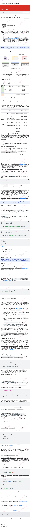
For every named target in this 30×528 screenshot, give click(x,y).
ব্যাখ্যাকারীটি (10, 249)
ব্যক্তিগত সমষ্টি (4, 37)
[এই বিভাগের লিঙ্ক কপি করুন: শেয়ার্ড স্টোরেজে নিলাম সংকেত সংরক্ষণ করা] (18, 455)
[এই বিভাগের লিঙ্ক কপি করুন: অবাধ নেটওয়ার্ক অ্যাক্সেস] (8, 251)
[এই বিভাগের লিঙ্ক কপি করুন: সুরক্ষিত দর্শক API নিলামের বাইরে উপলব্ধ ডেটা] (17, 146)
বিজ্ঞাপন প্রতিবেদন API (14, 38)
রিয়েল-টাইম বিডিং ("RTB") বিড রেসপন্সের (21, 308)
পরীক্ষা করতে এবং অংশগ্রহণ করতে (18, 505)
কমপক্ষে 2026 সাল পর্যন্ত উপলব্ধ (14, 186)
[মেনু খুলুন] (1, 1)
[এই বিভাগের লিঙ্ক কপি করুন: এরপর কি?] (6, 494)
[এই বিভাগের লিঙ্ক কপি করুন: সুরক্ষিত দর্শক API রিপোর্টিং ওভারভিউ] (16, 51)
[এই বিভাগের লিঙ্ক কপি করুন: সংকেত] (3, 103)
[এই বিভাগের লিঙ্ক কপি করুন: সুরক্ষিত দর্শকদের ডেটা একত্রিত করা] (15, 338)
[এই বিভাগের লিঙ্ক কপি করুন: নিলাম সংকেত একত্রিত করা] (11, 353)
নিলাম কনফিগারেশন (3, 133)
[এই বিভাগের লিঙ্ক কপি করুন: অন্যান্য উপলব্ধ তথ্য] (7, 139)
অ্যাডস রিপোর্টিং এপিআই (22, 164)
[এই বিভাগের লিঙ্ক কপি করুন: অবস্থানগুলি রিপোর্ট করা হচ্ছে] (11, 79)
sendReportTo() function (5, 172)
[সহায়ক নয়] (28, 15)
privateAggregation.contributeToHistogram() (8, 356)
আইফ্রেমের (8, 38)
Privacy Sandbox (3, 15)
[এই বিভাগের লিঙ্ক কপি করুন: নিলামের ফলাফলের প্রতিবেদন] (9, 426)
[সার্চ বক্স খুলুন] (16, 0)
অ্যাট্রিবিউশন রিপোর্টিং (5, 42)
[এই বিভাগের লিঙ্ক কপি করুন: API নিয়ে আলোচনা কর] (9, 500)
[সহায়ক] (27, 15)
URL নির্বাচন (12, 464)
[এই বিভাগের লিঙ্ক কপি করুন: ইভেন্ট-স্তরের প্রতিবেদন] (10, 159)
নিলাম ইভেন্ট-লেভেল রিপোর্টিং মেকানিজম (15, 255)
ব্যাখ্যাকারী (15, 372)
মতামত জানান (26, 17)
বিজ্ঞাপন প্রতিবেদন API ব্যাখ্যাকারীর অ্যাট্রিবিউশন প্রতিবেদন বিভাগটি (14, 296)
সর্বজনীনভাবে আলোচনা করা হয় (23, 501)
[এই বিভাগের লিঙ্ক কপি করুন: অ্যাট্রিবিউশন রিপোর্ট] (8, 263)
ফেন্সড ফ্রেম (4, 38)
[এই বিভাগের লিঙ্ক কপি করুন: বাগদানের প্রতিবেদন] (8, 189)
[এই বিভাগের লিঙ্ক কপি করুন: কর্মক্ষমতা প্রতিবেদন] (7, 447)
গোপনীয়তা (5, 524)
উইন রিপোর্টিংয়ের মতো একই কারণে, (5, 246)
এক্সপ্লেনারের (2, 409)
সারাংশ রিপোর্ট (4, 341)
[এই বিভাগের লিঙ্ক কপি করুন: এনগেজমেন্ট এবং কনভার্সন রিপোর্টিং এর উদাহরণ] (17, 298)
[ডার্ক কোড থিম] (27, 179)
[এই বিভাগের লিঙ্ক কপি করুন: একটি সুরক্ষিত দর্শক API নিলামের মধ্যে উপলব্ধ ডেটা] (18, 100)
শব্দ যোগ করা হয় (10, 349)
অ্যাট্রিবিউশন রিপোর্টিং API (24, 268)
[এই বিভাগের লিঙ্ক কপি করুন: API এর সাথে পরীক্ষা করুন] (10, 503)
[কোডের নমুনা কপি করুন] (28, 179)
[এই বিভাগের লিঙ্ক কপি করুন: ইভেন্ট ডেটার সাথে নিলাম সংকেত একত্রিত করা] (17, 374)
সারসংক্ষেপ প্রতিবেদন (21, 37)
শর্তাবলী (2, 524)
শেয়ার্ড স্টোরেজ (4, 44)
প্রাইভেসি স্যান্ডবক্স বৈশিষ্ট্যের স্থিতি (4, 9)
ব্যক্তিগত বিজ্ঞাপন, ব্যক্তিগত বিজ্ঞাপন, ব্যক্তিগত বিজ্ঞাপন (10, 3)
